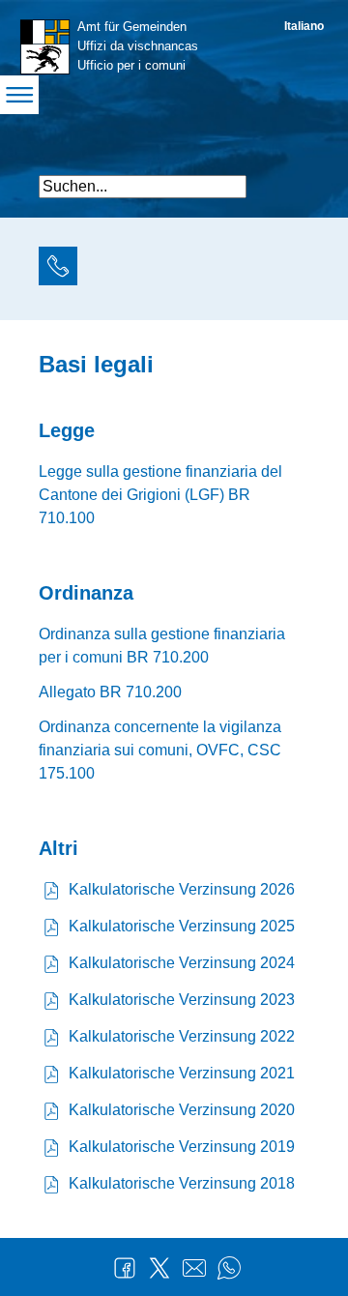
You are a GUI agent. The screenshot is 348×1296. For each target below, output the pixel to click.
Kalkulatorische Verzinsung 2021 (182, 1073)
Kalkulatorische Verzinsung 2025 (182, 926)
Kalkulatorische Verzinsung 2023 (182, 999)
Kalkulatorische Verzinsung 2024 (182, 963)
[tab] (58, 269)
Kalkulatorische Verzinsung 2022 (182, 1036)
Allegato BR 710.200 (110, 692)
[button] (292, 178)
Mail (194, 1267)
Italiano (304, 26)
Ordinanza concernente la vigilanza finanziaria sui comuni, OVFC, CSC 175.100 (160, 750)
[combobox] (142, 186)
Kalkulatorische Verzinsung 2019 (182, 1146)
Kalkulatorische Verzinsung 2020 (182, 1110)
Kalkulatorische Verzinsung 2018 (182, 1183)
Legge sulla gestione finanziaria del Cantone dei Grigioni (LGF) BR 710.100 (160, 494)
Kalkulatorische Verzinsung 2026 (182, 889)
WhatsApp (229, 1267)
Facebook (124, 1267)
